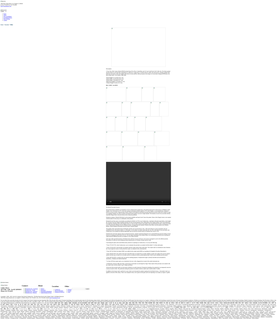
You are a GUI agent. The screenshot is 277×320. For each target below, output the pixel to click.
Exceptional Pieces (7, 17)
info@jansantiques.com (6, 6)
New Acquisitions (7, 16)
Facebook (35, 288)
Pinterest (34, 292)
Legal (69, 292)
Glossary (70, 289)
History (42, 288)
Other (11, 24)
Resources (43, 290)
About (4, 15)
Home (4, 13)
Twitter (33, 290)
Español (69, 290)
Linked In (34, 291)
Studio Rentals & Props (46, 292)
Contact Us (57, 289)
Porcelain (7, 24)
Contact (5, 20)
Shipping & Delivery (59, 292)
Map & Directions (59, 290)
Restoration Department (46, 291)
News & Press (6, 19)
